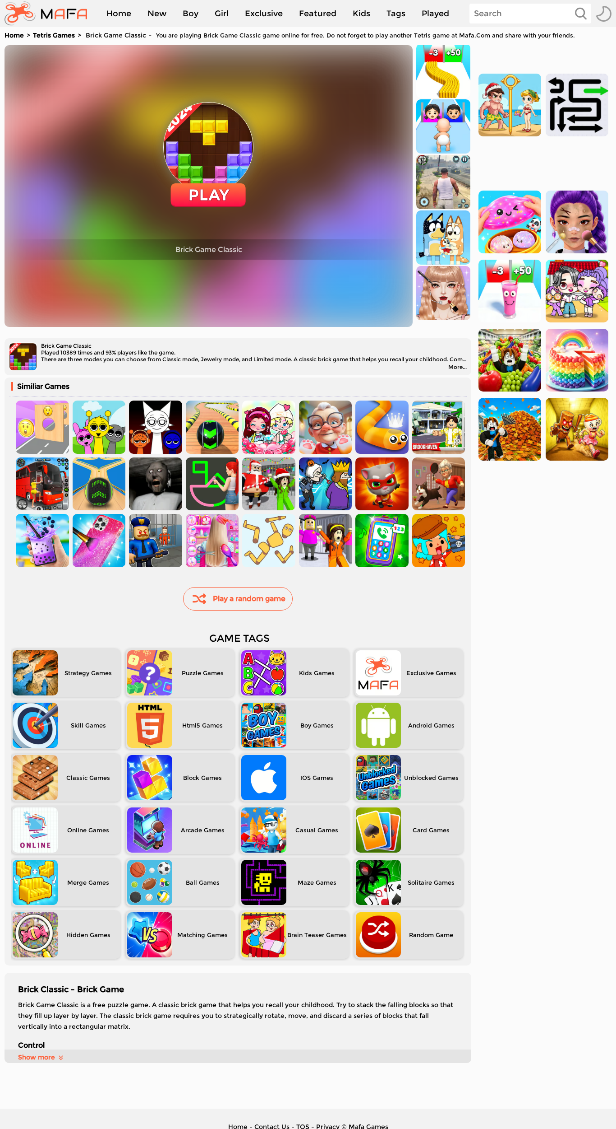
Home (118, 14)
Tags (395, 14)
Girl (222, 14)
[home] (50, 13)
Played (435, 14)
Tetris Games (54, 35)
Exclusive (264, 14)
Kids (361, 14)
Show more (36, 1057)
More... (457, 367)
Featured (317, 14)
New (156, 14)
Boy (190, 14)
